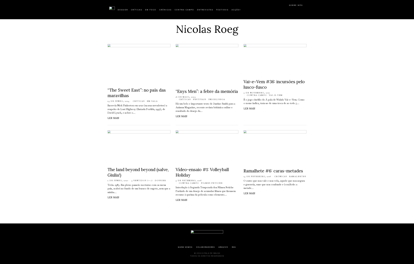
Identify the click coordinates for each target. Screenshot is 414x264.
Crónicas (280, 176)
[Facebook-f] (274, 11)
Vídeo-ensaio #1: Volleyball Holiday (202, 172)
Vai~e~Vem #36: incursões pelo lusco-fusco (274, 84)
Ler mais (113, 118)
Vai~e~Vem (276, 95)
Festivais (199, 99)
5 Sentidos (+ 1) (142, 180)
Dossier (160, 180)
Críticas (139, 101)
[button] (303, 11)
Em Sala (152, 101)
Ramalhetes (297, 176)
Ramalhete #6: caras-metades (273, 171)
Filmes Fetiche (212, 183)
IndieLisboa (216, 99)
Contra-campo (257, 95)
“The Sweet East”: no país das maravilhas (137, 92)
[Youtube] (294, 11)
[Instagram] (284, 11)
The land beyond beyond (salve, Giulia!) (138, 172)
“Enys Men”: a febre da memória (207, 91)
